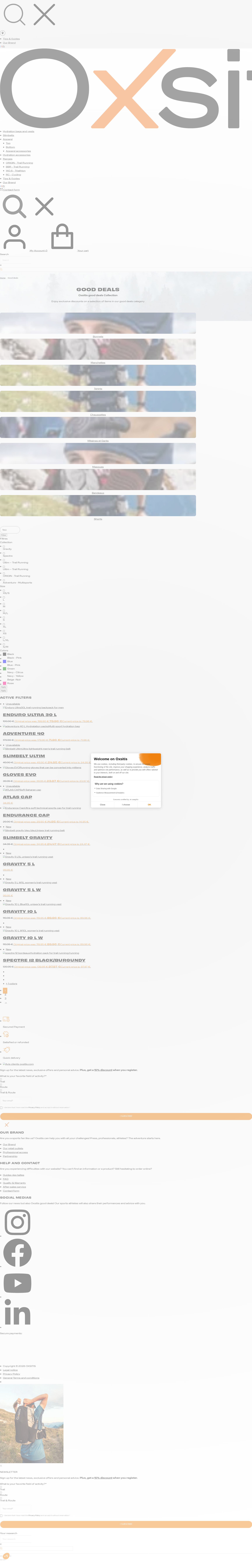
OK (149, 804)
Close (102, 804)
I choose (126, 804)
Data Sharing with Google (106, 789)
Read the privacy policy (103, 777)
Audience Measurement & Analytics (110, 793)
